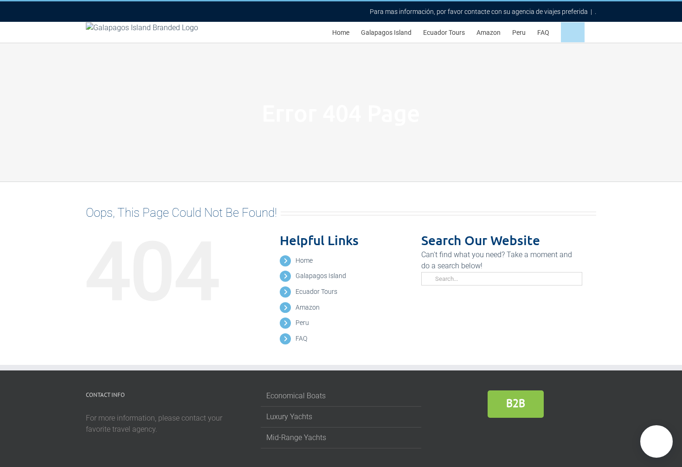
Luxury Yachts (289, 416)
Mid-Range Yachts (296, 437)
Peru (302, 322)
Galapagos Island (321, 275)
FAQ (301, 338)
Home (304, 260)
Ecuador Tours (316, 291)
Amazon (308, 307)
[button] (573, 32)
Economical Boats (296, 395)
